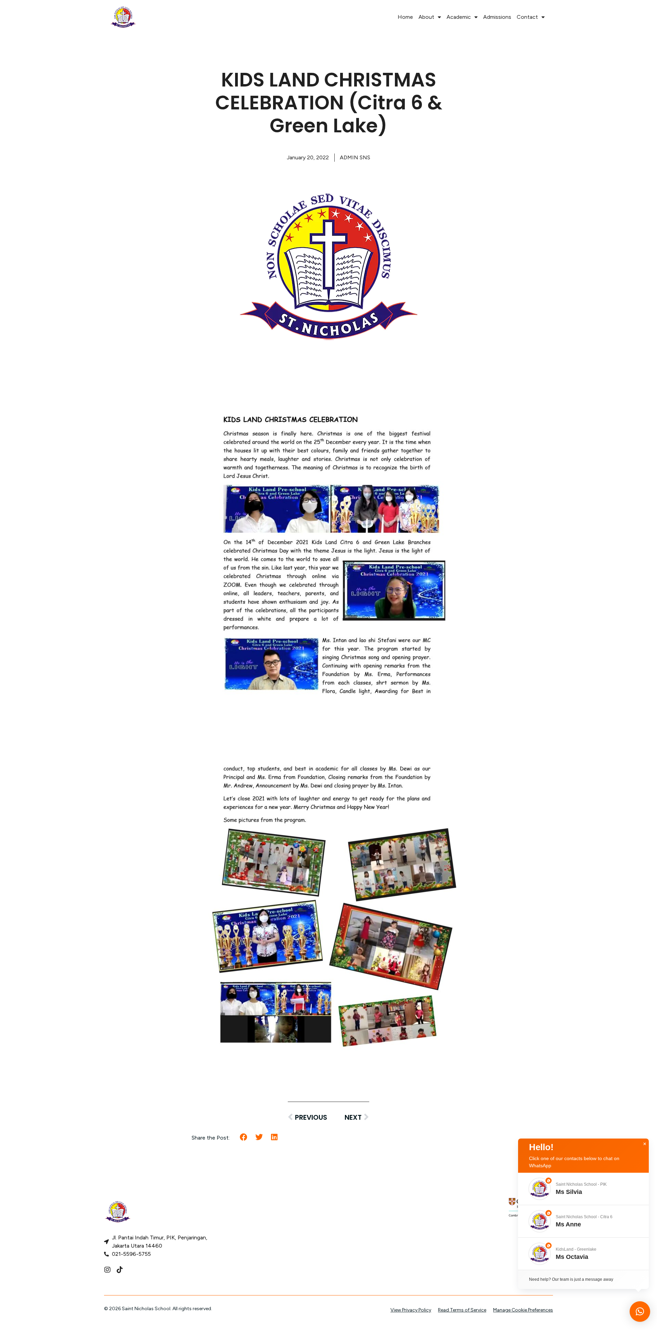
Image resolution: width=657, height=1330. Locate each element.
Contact (527, 17)
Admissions (497, 17)
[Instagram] (107, 1269)
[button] (244, 1137)
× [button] (644, 1144)
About (426, 17)
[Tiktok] (119, 1269)
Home (405, 17)
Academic (459, 17)
